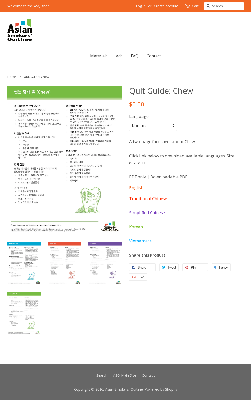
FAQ (134, 56)
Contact (154, 56)
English (136, 187)
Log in (141, 6)
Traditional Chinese (148, 198)
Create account (166, 6)
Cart (195, 6)
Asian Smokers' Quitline (124, 389)
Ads (119, 56)
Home (11, 77)
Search (101, 375)
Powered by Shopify (161, 389)
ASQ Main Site (124, 375)
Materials (99, 56)
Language (139, 116)
